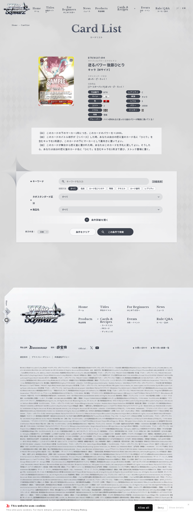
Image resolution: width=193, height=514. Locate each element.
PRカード (106, 328)
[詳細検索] (157, 181)
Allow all (143, 507)
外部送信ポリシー (62, 357)
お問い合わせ (141, 347)
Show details (176, 507)
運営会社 (24, 357)
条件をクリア (83, 231)
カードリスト (107, 325)
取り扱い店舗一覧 (161, 347)
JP (177, 8)
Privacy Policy (79, 509)
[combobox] (111, 196)
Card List (25, 25)
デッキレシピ (107, 331)
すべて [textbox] (65, 196)
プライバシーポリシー (41, 357)
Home (15, 25)
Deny (161, 507)
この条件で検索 (116, 231)
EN (184, 8)
